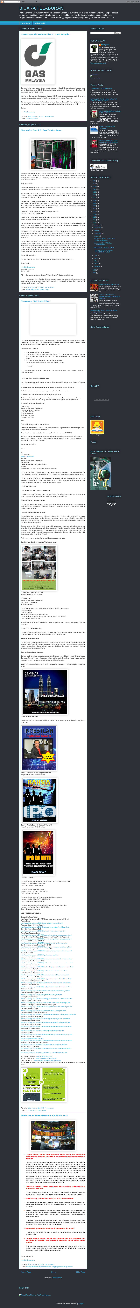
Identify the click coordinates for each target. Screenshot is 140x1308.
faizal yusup (105, 45)
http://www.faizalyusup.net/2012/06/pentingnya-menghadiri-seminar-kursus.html (46, 1026)
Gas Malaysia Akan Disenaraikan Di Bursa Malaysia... (46, 34)
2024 (94, 186)
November (97, 228)
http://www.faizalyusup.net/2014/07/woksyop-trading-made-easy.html (42, 1030)
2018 (94, 203)
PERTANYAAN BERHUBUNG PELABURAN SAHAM (44, 1115)
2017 (94, 206)
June (96, 258)
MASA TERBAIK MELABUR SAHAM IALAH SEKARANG (108, 141)
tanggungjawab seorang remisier (62, 1266)
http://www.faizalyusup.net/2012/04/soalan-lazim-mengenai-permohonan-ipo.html (46, 951)
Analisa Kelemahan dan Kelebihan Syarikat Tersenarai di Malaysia (109, 296)
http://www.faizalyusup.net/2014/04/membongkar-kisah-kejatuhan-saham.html (45, 1019)
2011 (94, 222)
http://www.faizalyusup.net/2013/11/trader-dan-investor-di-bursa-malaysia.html (45, 991)
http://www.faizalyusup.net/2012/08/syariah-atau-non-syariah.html (41, 995)
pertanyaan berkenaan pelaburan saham (38, 1266)
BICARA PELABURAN (41, 8)
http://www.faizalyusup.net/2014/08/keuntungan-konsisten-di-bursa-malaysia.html (46, 1007)
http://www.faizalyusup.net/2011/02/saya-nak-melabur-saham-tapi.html (43, 931)
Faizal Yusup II (94, 74)
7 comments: (50, 1108)
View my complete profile (98, 63)
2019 (94, 200)
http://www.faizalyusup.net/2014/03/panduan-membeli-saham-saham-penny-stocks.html (48, 1014)
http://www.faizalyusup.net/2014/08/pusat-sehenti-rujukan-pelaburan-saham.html (46, 935)
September (98, 233)
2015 (94, 211)
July (96, 255)
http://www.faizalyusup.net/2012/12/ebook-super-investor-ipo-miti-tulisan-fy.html (46, 947)
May (96, 261)
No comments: (49, 116)
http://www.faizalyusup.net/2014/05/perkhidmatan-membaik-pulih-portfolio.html (45, 1022)
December (97, 225)
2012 (94, 220)
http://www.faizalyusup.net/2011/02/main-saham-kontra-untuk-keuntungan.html (45, 1003)
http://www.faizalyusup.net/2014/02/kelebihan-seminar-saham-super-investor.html (46, 1040)
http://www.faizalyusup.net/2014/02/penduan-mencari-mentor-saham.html (44, 971)
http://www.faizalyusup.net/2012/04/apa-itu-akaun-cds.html (39, 955)
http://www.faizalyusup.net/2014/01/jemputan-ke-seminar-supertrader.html (44, 1052)
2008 (94, 273)
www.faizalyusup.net (27, 456)
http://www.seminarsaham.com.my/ (32, 1038)
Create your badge (95, 78)
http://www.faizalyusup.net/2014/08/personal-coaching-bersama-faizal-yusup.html (46, 1034)
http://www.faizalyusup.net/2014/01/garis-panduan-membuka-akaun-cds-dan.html (46, 959)
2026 (94, 181)
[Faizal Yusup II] (91, 76)
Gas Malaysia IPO (32, 118)
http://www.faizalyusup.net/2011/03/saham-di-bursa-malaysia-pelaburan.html (45, 927)
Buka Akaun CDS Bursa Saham (35, 301)
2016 (94, 209)
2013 (94, 217)
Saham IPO (29, 289)
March (96, 264)
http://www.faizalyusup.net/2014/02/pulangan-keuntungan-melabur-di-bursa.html (46, 979)
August (96, 236)
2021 (94, 195)
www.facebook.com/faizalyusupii (46, 1058)
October (97, 230)
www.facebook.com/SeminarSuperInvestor (47, 1060)
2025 (94, 183)
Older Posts (80, 1272)
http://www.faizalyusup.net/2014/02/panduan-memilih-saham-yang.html (43, 1011)
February (97, 266)
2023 (94, 189)
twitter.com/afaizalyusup (44, 1056)
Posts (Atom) (57, 1277)
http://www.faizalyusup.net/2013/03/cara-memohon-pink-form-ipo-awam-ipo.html (46, 939)
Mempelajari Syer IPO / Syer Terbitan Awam (41, 130)
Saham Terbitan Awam (41, 289)
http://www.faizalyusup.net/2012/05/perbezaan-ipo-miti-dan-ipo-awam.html (44, 943)
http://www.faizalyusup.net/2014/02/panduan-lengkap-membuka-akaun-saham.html (47, 967)
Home (53, 1272)
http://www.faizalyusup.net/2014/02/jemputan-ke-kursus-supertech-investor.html (46, 1048)
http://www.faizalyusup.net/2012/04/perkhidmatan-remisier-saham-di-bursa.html (46, 983)
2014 (94, 214)
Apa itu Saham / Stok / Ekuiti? (109, 284)
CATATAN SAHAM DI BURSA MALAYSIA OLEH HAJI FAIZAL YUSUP (103, 100)
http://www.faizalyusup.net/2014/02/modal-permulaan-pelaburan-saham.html (45, 975)
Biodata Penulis (40, 23)
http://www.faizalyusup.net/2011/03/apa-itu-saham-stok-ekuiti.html (42, 923)
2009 (94, 270)
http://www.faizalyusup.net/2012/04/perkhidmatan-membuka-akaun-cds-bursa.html (47, 963)
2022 (94, 192)
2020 (94, 197)
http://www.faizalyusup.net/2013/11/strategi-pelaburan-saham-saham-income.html (46, 999)
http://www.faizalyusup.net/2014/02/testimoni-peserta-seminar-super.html (44, 1044)
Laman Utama (26, 23)
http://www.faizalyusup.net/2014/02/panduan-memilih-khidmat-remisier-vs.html (45, 987)
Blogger (81, 1303)
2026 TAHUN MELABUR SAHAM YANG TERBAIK (110, 112)
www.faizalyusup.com (28, 112)
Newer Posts (26, 1272)
